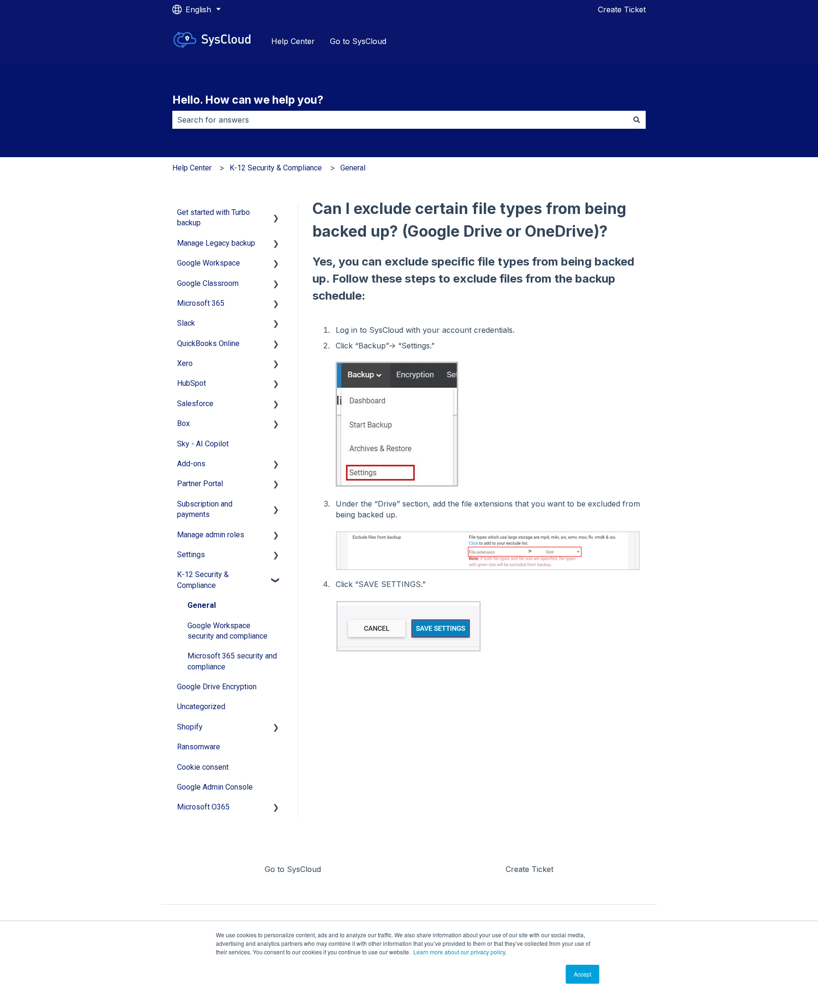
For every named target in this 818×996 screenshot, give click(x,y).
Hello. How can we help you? (247, 100)
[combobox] (400, 120)
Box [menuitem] (183, 423)
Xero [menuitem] (185, 363)
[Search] (637, 120)
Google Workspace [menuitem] (208, 262)
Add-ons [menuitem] (191, 463)
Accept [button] (582, 974)
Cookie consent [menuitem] (203, 767)
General (352, 167)
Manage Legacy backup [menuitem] (216, 243)
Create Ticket (622, 9)
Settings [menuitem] (191, 554)
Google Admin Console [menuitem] (215, 787)
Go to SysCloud (358, 41)
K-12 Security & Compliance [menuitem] (203, 579)
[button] (276, 213)
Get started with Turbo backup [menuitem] (213, 217)
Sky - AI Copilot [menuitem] (203, 443)
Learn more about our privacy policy (459, 952)
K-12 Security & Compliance (276, 167)
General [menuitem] (201, 605)
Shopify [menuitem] (190, 726)
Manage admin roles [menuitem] (210, 534)
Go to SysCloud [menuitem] (293, 869)
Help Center (293, 41)
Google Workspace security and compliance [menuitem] (227, 630)
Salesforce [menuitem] (195, 403)
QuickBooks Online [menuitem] (208, 343)
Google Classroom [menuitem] (208, 283)
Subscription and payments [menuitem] (204, 509)
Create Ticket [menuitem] (529, 869)
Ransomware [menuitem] (198, 746)
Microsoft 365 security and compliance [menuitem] (232, 661)
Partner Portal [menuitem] (200, 483)
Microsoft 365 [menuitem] (200, 303)
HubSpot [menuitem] (191, 383)
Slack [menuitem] (186, 323)
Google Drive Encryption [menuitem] (217, 686)
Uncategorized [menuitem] (201, 706)
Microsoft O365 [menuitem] (203, 806)
